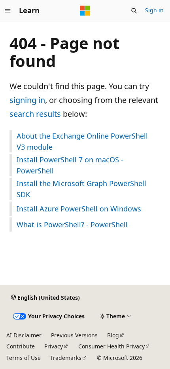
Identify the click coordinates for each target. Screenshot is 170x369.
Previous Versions (74, 335)
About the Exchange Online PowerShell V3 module (82, 141)
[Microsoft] (85, 11)
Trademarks (65, 357)
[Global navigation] (8, 11)
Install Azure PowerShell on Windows (79, 208)
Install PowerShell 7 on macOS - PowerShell (70, 165)
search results (35, 113)
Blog (113, 335)
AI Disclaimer (24, 335)
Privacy (53, 346)
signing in (27, 100)
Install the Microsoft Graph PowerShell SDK (81, 189)
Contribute (20, 346)
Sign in (154, 10)
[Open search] (134, 11)
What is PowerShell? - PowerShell (72, 224)
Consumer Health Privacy (111, 346)
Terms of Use (23, 357)
